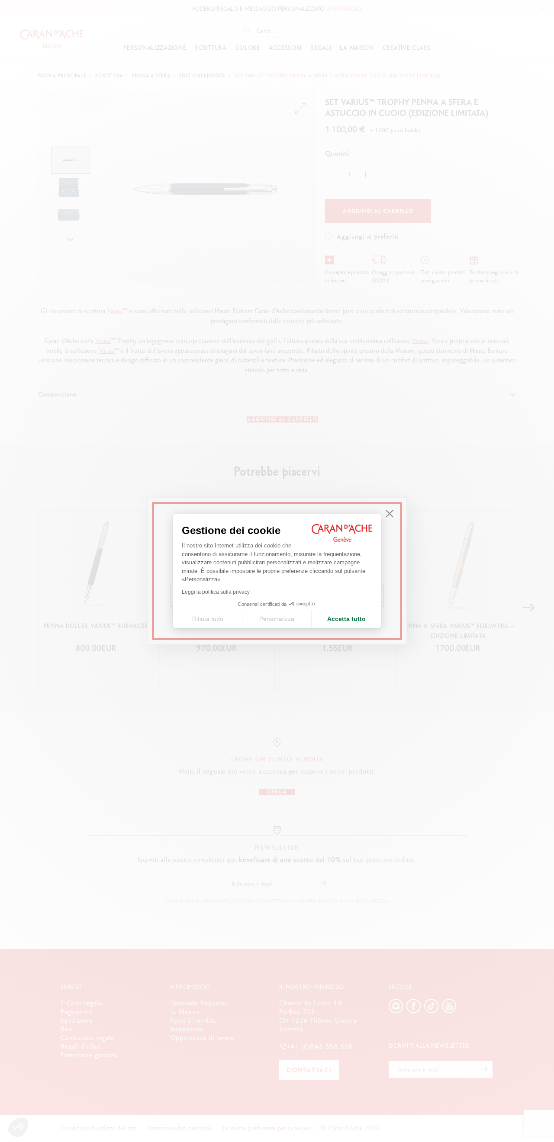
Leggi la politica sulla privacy (216, 592)
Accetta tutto (346, 618)
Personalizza (276, 618)
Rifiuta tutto (207, 618)
